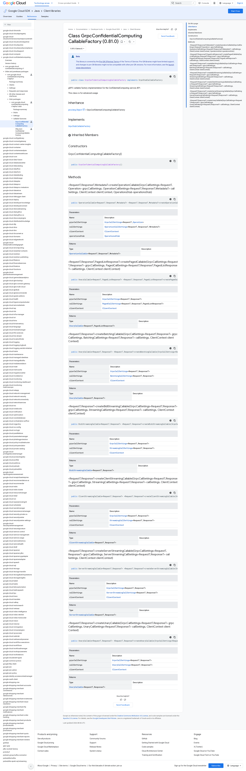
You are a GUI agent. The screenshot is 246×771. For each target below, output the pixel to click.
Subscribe (216, 765)
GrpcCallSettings (113, 222)
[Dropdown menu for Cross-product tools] (79, 3)
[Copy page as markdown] (129, 42)
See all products (44, 739)
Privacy (54, 766)
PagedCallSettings (111, 303)
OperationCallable (78, 253)
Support (93, 743)
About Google (43, 766)
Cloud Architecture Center (152, 751)
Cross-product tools (67, 3)
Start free (235, 11)
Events (196, 743)
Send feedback (168, 36)
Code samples (147, 747)
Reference (32, 16)
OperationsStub (112, 236)
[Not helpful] (176, 29)
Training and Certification (152, 755)
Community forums (98, 739)
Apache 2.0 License (70, 718)
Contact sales (43, 751)
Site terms (63, 766)
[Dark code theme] (170, 76)
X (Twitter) (198, 747)
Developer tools (97, 29)
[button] (16, 57)
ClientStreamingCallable (81, 542)
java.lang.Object (75, 110)
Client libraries (52, 11)
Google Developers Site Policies (104, 718)
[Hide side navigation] (30, 766)
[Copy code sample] (175, 76)
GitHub (144, 739)
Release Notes (95, 747)
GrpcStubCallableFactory (79, 126)
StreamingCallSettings (121, 448)
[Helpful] (172, 29)
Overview (7, 16)
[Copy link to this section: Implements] (87, 119)
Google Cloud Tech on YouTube (206, 755)
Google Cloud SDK (19, 11)
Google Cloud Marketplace (48, 747)
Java (37, 11)
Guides (19, 16)
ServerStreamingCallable (81, 615)
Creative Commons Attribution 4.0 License (132, 716)
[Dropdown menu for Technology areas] (53, 3)
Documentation (82, 29)
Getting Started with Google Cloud (155, 743)
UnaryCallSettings (121, 665)
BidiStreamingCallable (80, 470)
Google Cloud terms (78, 766)
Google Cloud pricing (46, 743)
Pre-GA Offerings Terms (109, 62)
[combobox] (183, 3)
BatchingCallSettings (121, 376)
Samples (45, 16)
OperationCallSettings (116, 227)
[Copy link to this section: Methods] (84, 177)
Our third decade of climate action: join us (105, 766)
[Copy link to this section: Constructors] (90, 146)
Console (205, 3)
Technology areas (42, 3)
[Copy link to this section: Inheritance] (86, 103)
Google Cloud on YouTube (204, 751)
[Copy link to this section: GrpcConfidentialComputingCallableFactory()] (124, 154)
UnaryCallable (76, 326)
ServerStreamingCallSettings (121, 592)
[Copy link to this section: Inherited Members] (101, 135)
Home (70, 29)
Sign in (240, 3)
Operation (138, 222)
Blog (195, 739)
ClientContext (112, 231)
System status (95, 751)
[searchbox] (17, 25)
